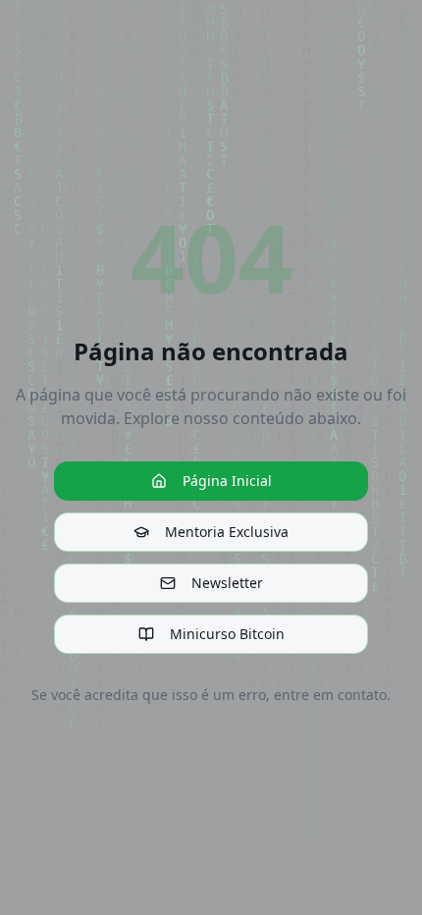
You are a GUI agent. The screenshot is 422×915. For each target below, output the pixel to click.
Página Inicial (227, 480)
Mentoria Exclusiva (227, 531)
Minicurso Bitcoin (227, 633)
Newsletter (227, 582)
